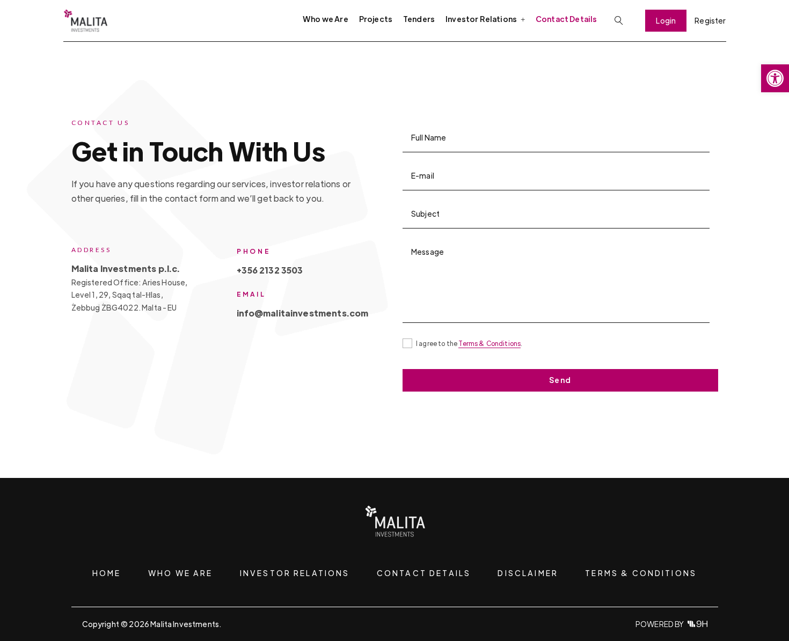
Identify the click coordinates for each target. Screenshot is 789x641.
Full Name (428, 137)
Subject (425, 213)
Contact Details (566, 19)
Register (710, 20)
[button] (775, 78)
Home (106, 573)
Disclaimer (528, 573)
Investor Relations (295, 573)
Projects (375, 19)
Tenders (419, 19)
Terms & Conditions (489, 343)
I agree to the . (469, 343)
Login (666, 20)
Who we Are (325, 19)
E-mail (422, 175)
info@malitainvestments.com (302, 313)
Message (427, 251)
